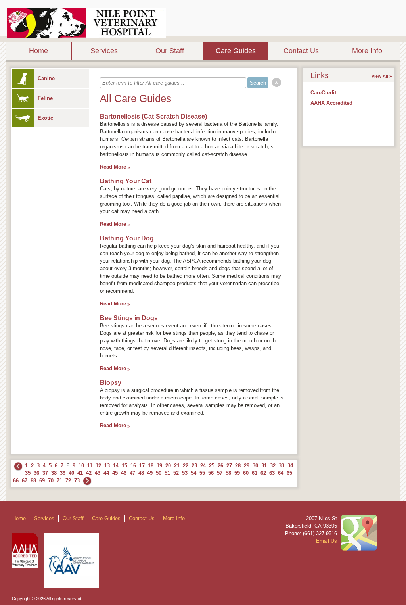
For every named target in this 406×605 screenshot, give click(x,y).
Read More (113, 167)
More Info (367, 51)
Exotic (45, 118)
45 (115, 473)
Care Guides (236, 51)
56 (211, 473)
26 (220, 466)
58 (228, 473)
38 (54, 473)
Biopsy (110, 382)
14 (116, 466)
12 (98, 466)
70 (51, 481)
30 (255, 466)
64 (280, 473)
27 (229, 466)
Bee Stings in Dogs (129, 318)
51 (167, 473)
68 (33, 481)
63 (272, 473)
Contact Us (301, 51)
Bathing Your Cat (125, 181)
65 (289, 473)
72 (68, 481)
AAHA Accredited (331, 103)
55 (202, 473)
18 (150, 466)
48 (141, 473)
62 (263, 473)
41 (80, 473)
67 (24, 481)
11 (89, 466)
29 (246, 466)
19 (159, 466)
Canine (46, 78)
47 (132, 473)
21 (177, 466)
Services (104, 51)
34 (290, 466)
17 (142, 466)
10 (81, 466)
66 (16, 481)
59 (237, 473)
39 (62, 473)
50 (158, 473)
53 (185, 473)
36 (36, 473)
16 (133, 466)
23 (194, 466)
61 (254, 473)
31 (264, 466)
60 (246, 473)
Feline (45, 98)
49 (150, 473)
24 (203, 466)
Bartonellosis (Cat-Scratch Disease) (153, 116)
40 (71, 473)
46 (123, 473)
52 (176, 473)
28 (238, 466)
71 (59, 481)
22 (185, 466)
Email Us (326, 541)
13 (107, 466)
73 (77, 481)
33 (281, 466)
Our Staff (169, 51)
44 (106, 473)
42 (89, 473)
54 (193, 473)
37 (45, 473)
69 (42, 481)
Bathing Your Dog (127, 238)
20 (168, 466)
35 (28, 473)
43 (97, 473)
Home (38, 51)
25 (211, 466)
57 (219, 473)
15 (124, 466)
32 (273, 466)
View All (380, 76)
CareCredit (323, 93)
